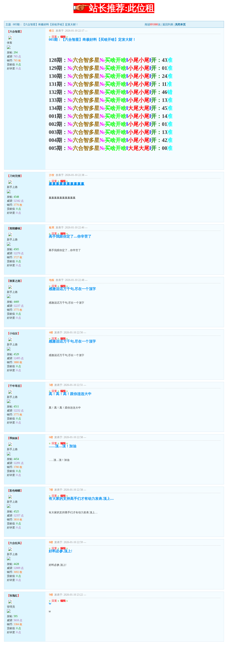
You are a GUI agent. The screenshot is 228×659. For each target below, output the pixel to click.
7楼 (51, 489)
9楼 (51, 594)
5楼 (51, 385)
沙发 (51, 175)
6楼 (51, 437)
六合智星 (15, 31)
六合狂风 (15, 543)
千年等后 (15, 385)
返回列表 (168, 24)
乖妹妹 (14, 438)
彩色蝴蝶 (15, 490)
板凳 (51, 227)
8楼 (51, 542)
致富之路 (15, 280)
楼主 (51, 30)
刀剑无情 (15, 175)
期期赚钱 (15, 228)
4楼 (51, 332)
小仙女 (14, 333)
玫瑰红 (14, 595)
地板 (51, 280)
